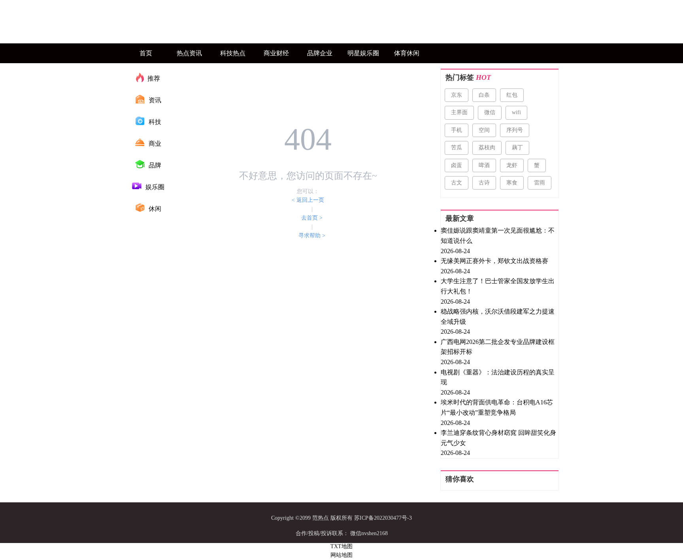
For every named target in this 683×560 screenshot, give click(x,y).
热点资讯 (189, 53)
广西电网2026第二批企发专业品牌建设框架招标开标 (498, 346)
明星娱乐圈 (363, 53)
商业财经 (276, 53)
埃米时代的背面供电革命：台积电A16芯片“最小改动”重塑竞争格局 (497, 407)
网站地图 (341, 555)
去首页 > (312, 218)
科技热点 (232, 53)
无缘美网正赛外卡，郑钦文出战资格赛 (494, 260)
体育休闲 (406, 53)
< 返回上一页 (308, 200)
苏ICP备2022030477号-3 (383, 518)
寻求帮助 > (311, 236)
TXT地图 (341, 546)
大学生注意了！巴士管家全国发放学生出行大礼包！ (498, 286)
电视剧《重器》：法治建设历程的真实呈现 (498, 377)
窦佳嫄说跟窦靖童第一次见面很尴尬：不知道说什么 (498, 235)
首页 (146, 53)
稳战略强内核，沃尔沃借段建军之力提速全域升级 (498, 316)
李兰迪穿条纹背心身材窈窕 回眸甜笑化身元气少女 (498, 437)
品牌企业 (319, 53)
